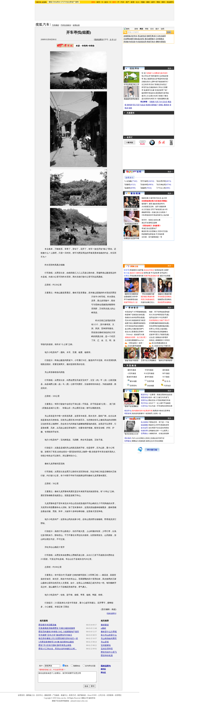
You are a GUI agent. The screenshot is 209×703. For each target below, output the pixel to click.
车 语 (143, 73)
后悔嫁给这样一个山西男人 (158, 431)
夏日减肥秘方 (150, 39)
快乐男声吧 (161, 181)
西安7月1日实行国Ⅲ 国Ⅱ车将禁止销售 (55, 645)
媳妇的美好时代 (159, 204)
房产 (127, 2)
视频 (143, 2)
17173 (63, 2)
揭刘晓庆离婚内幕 (148, 297)
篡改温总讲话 (139, 39)
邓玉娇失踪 (142, 36)
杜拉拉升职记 (149, 270)
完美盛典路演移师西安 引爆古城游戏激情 (57, 628)
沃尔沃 (164, 102)
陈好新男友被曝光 (164, 302)
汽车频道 (55, 25)
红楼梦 (166, 270)
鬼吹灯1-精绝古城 (136, 273)
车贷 (138, 105)
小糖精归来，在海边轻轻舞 (158, 433)
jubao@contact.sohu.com (79, 701)
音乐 (152, 29)
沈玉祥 (144, 84)
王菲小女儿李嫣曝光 (148, 361)
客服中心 (64, 695)
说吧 (162, 29)
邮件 (153, 2)
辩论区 (103, 672)
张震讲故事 (159, 270)
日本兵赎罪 (161, 36)
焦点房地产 (70, 2)
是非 (143, 99)
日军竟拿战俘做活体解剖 (134, 326)
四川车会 (144, 403)
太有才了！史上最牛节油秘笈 (159, 403)
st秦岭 (103, 628)
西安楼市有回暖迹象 (47, 625)
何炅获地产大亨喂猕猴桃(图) (136, 312)
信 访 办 (167, 381)
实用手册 (150, 381)
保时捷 (129, 105)
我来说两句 (99, 39)
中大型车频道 (149, 373)
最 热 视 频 (135, 193)
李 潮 (143, 79)
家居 (132, 2)
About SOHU (92, 695)
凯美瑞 (148, 105)
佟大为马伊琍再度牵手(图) (159, 315)
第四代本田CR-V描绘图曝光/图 (157, 99)
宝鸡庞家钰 (106, 645)
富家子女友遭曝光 (131, 406)
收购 (130, 108)
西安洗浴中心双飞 (109, 652)
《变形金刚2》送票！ (136, 343)
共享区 (126, 276)
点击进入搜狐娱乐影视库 (158, 337)
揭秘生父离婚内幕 (165, 294)
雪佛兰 (161, 105)
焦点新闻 (144, 422)
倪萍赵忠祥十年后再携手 (158, 317)
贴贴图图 (144, 425)
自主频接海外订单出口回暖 (157, 87)
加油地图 (150, 386)
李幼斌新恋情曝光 (164, 297)
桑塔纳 (166, 105)
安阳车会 (144, 400)
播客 (148, 2)
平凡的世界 (155, 273)
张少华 (144, 76)
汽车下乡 (158, 102)
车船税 (152, 102)
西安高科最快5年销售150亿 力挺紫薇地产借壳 (59, 632)
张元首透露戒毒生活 (159, 343)
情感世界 (144, 431)
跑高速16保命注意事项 (161, 411)
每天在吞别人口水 (131, 434)
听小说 (126, 273)
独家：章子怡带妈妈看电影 (159, 312)
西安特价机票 (107, 655)
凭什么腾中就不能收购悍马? (157, 82)
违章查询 (133, 386)
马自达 (142, 105)
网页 (141, 29)
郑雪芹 (144, 87)
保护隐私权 (81, 695)
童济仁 (144, 96)
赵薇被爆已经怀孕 (131, 297)
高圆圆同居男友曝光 (131, 99)
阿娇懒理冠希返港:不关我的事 (153, 234)
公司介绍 (101, 695)
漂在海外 (127, 438)
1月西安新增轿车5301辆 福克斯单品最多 (56, 642)
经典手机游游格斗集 (151, 276)
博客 (158, 2)
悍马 (134, 105)
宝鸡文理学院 (107, 649)
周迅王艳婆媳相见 (148, 299)
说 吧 (139, 172)
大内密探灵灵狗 (148, 207)
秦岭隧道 (105, 625)
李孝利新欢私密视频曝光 (158, 332)
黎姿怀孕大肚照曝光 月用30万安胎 (155, 231)
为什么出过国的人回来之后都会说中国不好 (148, 438)
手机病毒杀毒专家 (136, 276)
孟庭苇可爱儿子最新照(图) (159, 335)
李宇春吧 (144, 181)
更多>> (170, 68)
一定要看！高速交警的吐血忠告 (160, 395)
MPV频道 (166, 373)
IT (118, 2)
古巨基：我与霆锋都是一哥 (152, 237)
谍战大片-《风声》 (131, 209)
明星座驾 (144, 397)
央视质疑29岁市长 (130, 36)
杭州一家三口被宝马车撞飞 (158, 397)
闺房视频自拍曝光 (131, 224)
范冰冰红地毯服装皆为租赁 (135, 320)
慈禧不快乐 (151, 42)
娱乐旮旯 (144, 428)
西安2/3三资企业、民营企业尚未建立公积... (58, 649)
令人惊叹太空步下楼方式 (161, 346)
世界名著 (147, 273)
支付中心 (39, 695)
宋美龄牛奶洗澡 (129, 42)
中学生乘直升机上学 (131, 84)
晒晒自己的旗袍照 (139, 441)
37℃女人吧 (161, 188)
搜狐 (50, 2)
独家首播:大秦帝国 (149, 198)
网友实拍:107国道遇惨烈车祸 (159, 400)
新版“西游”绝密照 (131, 361)
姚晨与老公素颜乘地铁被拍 (135, 323)
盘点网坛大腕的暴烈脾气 (134, 329)
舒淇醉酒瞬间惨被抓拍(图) (159, 323)
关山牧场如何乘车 (109, 638)
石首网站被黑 (129, 39)
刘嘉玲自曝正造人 (148, 302)
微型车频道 (132, 370)
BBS (163, 2)
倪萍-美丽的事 (160, 207)
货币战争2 (163, 273)
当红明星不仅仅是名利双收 (158, 428)
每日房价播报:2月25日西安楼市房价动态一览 (58, 638)
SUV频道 (166, 377)
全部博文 (118, 695)
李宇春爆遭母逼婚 (131, 299)
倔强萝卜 (145, 204)
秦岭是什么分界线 (109, 632)
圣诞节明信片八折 (131, 302)
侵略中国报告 (161, 42)
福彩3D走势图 (165, 276)
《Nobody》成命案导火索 (134, 335)
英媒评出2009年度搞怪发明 (158, 425)
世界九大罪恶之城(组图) (158, 329)
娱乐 (106, 2)
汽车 (122, 2)
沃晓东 (144, 82)
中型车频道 (149, 370)
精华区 (103, 669)
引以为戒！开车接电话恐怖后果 (160, 406)
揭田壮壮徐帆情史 (131, 294)
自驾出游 (76, 25)
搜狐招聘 (47, 695)
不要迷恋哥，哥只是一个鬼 (158, 422)
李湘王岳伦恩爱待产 (149, 228)
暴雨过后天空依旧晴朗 (154, 441)
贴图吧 (127, 188)
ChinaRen (56, 2)
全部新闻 (109, 695)
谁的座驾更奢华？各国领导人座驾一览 (146, 413)
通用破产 (154, 105)
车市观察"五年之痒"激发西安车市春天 (55, 635)
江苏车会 (144, 406)
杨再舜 (144, 93)
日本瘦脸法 (160, 39)
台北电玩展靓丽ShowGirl (134, 340)
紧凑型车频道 (132, 377)
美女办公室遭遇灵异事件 (134, 332)
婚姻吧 (143, 188)
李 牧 (143, 90)
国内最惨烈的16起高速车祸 (142, 411)
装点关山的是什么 (109, 635)
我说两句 (170, 2)
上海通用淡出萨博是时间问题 (157, 79)
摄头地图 (133, 381)
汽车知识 (167, 386)
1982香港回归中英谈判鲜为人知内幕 (155, 215)
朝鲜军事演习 (152, 36)
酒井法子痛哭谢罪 (165, 361)
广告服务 (56, 695)
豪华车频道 (149, 377)
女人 (137, 2)
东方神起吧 (161, 185)
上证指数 (128, 181)
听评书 (126, 270)
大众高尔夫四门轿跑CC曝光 (157, 96)
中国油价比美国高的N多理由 (158, 93)
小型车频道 (132, 373)
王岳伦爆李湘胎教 (134, 346)
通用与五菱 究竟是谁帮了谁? (156, 90)
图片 (157, 29)
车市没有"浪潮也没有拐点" (157, 84)
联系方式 (72, 695)
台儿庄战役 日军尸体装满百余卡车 (155, 209)
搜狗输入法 (30, 695)
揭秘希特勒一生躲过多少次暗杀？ (154, 212)
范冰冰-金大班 (161, 198)
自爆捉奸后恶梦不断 (131, 238)
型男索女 (144, 433)
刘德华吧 (144, 185)
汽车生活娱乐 (66, 25)
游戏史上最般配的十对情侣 (159, 340)
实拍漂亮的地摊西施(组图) (159, 326)
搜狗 (77, 2)
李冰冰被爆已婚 (148, 294)
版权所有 (92, 698)
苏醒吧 (127, 185)
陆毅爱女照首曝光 (164, 299)
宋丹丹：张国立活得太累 (151, 220)
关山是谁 (105, 642)
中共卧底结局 (141, 42)
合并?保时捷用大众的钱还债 (157, 76)
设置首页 (21, 695)
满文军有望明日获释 (149, 223)
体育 (98, 2)
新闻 (136, 29)
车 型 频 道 (131, 365)
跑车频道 (166, 370)
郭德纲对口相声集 (136, 270)
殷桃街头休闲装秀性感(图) (135, 317)
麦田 (150, 204)
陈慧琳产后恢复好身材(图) (135, 315)
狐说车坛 (144, 395)
